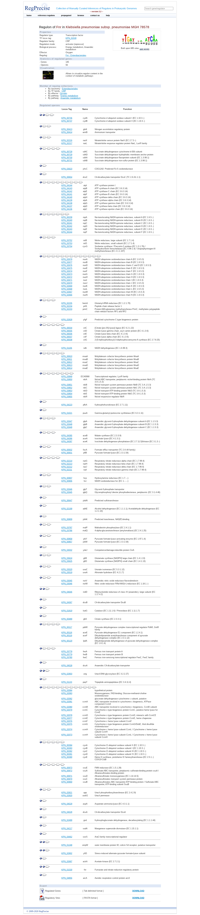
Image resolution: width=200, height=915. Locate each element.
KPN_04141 (66, 194)
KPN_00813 (66, 365)
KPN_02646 (66, 489)
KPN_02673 (66, 274)
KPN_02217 (66, 143)
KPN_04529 (66, 804)
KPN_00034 (66, 328)
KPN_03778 (66, 651)
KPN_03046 (66, 583)
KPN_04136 (66, 209)
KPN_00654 (66, 177)
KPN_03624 (66, 558)
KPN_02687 (66, 861)
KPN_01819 (66, 611)
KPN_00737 (66, 121)
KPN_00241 (66, 223)
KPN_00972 (66, 771)
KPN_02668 (66, 289)
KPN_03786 (66, 530)
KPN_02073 (66, 735)
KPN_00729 (66, 154)
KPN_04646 (66, 592)
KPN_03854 (66, 393)
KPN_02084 (66, 690)
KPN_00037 (66, 337)
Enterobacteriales (70, 89)
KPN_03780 (66, 657)
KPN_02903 (66, 674)
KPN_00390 (66, 757)
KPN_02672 (66, 277)
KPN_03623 (66, 169)
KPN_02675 (66, 268)
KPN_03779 (66, 654)
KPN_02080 (66, 707)
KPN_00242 (66, 226)
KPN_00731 (66, 160)
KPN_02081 (66, 701)
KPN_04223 (66, 405)
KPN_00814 (66, 368)
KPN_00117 (66, 627)
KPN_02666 (66, 295)
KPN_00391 (66, 754)
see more (144, 49)
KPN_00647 (66, 500)
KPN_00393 (66, 748)
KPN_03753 (66, 243)
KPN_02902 (66, 853)
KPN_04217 (66, 828)
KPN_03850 (66, 379)
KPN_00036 (66, 334)
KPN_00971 (66, 776)
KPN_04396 (66, 438)
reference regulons (46, 15)
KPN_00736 (66, 118)
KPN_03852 (66, 388)
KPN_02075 (66, 724)
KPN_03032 (66, 550)
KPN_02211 (66, 470)
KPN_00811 (66, 359)
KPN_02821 (66, 792)
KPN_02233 (66, 309)
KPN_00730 (66, 157)
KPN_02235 (66, 303)
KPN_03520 (66, 569)
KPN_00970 (66, 779)
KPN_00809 (66, 519)
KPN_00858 (66, 539)
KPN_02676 (66, 265)
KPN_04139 (66, 200)
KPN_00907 (66, 478)
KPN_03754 (66, 246)
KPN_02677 (66, 262)
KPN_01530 (71, 38)
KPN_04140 (66, 197)
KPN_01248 (66, 845)
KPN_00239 (66, 217)
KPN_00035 (66, 331)
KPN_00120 (66, 641)
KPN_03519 (66, 572)
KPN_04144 (66, 185)
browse (81, 15)
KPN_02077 (66, 718)
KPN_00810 (66, 356)
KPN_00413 (66, 129)
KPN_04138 (66, 203)
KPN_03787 (66, 527)
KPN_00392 (66, 751)
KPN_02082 (66, 699)
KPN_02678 (66, 259)
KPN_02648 (66, 424)
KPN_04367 (66, 602)
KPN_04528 (66, 665)
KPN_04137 (66, 206)
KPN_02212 (66, 467)
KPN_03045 (66, 581)
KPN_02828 (66, 319)
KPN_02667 (66, 292)
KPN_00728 (66, 151)
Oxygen (63, 93)
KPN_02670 (66, 283)
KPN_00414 (66, 132)
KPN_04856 (66, 878)
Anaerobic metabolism (70, 98)
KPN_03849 (66, 376)
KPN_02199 (66, 509)
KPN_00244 (66, 232)
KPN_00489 (66, 619)
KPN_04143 (66, 188)
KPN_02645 (66, 492)
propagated (66, 15)
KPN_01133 (66, 682)
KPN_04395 (66, 435)
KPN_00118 (66, 632)
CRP (64, 91)
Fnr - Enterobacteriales (76, 55)
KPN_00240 (66, 220)
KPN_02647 (66, 421)
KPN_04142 (66, 191)
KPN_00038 (66, 340)
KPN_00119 (66, 635)
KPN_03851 (66, 385)
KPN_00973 (66, 768)
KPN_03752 (66, 240)
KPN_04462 (66, 837)
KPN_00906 (66, 481)
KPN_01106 (66, 348)
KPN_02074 (66, 729)
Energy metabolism (69, 96)
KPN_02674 (66, 271)
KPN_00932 (66, 450)
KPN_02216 (66, 140)
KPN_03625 (66, 561)
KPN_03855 (66, 396)
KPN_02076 (66, 721)
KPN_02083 (66, 693)
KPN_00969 (66, 782)
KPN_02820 (66, 795)
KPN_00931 (66, 453)
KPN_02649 (66, 427)
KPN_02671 (66, 280)
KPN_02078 (66, 715)
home (29, 15)
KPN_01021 (66, 413)
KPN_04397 (66, 441)
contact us (95, 15)
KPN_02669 (66, 286)
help (108, 15)
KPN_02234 (66, 306)
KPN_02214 (66, 461)
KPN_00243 (66, 229)
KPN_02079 (66, 710)
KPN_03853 (66, 391)
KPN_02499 (66, 820)
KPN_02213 (66, 464)
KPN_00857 (66, 542)
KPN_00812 (66, 362)
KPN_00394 (66, 745)
